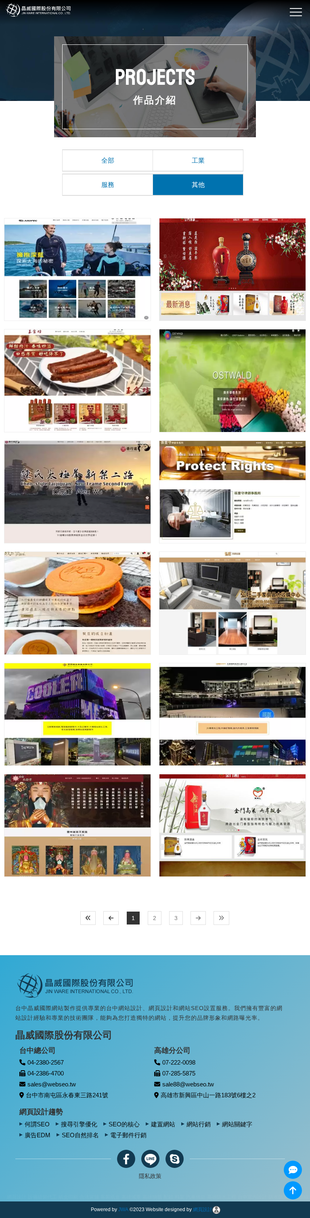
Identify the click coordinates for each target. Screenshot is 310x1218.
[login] (216, 1209)
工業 (198, 160)
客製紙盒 (12, 1197)
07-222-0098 (178, 1062)
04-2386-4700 (45, 1073)
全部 (107, 160)
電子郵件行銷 (128, 1135)
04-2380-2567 (45, 1062)
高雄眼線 (201, 1197)
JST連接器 (256, 1197)
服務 (107, 184)
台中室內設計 (154, 1197)
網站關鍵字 (237, 1124)
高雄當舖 (233, 1197)
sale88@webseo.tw (188, 1084)
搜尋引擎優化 (79, 1124)
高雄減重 (33, 1197)
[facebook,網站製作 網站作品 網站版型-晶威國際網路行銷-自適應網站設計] (126, 1159)
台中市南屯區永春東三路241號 (67, 1095)
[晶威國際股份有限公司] (75, 985)
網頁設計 (202, 1209)
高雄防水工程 (123, 1197)
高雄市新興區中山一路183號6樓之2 (208, 1095)
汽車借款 (98, 1197)
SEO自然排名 (80, 1135)
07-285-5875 (178, 1073)
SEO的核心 (124, 1124)
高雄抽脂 (54, 1197)
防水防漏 (180, 1197)
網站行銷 (198, 1124)
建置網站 (163, 1124)
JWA (123, 1209)
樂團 (217, 1197)
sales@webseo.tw (51, 1084)
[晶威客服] (293, 1170)
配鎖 (70, 1197)
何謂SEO (37, 1124)
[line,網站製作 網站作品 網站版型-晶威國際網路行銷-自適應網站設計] (150, 1159)
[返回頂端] (293, 1190)
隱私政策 (150, 1176)
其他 (198, 184)
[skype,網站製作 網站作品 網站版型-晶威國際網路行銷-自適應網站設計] (174, 1159)
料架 (82, 1197)
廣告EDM (37, 1135)
